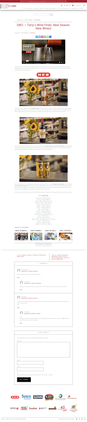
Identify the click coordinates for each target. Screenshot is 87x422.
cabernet (60, 255)
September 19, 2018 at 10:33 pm (32, 283)
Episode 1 (24, 255)
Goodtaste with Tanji (8, 6)
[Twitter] (61, 5)
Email (18, 366)
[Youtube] (72, 5)
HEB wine (56, 256)
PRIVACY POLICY (10, 419)
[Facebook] (64, 5)
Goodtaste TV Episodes (32, 255)
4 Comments (37, 20)
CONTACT (3, 419)
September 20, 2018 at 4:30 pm (32, 313)
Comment (19, 341)
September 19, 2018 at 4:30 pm (29, 271)
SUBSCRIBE (78, 5)
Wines (22, 256)
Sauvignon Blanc (59, 257)
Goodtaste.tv (65, 255)
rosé (64, 256)
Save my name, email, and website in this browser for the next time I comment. (35, 374)
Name (18, 360)
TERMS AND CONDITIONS (20, 419)
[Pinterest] (70, 5)
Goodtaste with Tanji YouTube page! (37, 1)
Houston (60, 256)
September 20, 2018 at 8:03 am (29, 298)
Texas (64, 257)
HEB (52, 256)
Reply (18, 277)
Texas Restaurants (59, 259)
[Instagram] (67, 5)
